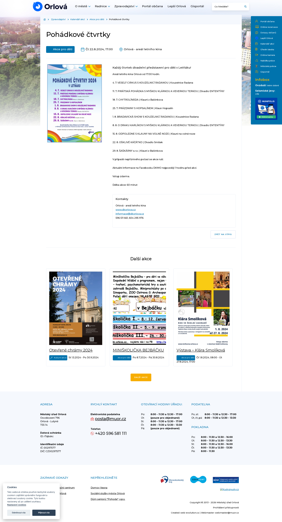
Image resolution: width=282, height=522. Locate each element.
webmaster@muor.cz (227, 512)
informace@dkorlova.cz (130, 213)
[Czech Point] (198, 480)
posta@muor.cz (110, 418)
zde (257, 94)
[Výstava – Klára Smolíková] (203, 308)
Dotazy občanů (268, 32)
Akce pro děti (97, 19)
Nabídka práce (267, 60)
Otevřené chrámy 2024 (71, 350)
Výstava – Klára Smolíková (201, 350)
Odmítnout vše (19, 512)
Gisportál (197, 6)
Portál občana (152, 6)
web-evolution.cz (189, 512)
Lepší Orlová (177, 6)
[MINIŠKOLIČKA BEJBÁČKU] (139, 308)
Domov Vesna (99, 487)
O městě (81, 6)
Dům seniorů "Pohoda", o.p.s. (108, 499)
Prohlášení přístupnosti (226, 507)
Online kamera (267, 55)
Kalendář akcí (267, 44)
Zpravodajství (124, 6)
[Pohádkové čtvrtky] (50, 6)
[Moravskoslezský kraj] (172, 480)
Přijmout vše (44, 512)
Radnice (101, 6)
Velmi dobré (273, 85)
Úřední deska (267, 49)
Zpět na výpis (223, 234)
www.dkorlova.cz (126, 209)
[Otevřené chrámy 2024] (75, 308)
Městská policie (268, 66)
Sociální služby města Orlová (108, 493)
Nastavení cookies (16, 505)
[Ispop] (226, 480)
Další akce (141, 377)
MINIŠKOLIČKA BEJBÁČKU (138, 350)
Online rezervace (269, 27)
